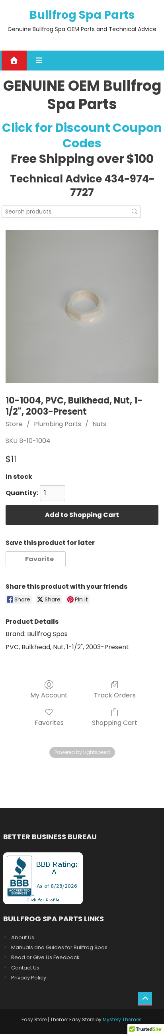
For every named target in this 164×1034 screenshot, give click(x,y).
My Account (49, 695)
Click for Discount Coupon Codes (82, 135)
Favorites (49, 722)
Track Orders (115, 695)
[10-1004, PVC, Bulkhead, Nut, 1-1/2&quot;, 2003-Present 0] (82, 306)
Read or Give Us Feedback (45, 957)
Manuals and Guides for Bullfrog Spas (59, 947)
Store (14, 424)
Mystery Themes (122, 1019)
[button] (36, 559)
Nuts (99, 424)
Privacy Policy (28, 977)
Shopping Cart (114, 722)
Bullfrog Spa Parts (82, 15)
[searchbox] (71, 212)
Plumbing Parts (57, 424)
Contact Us (25, 967)
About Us (22, 937)
